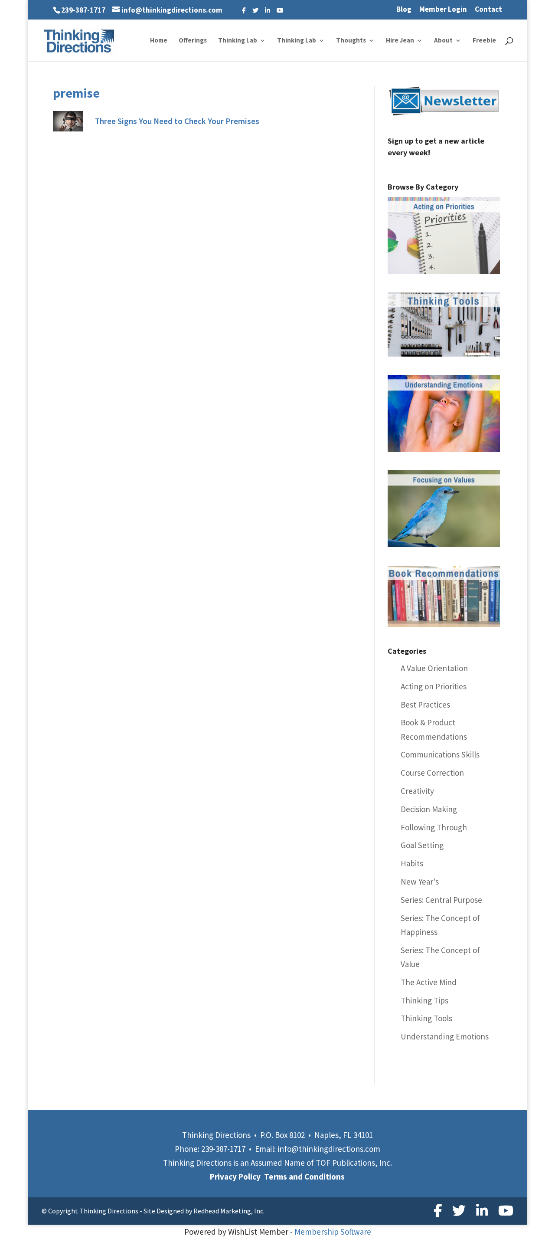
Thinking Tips (424, 1000)
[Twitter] (255, 10)
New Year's (420, 881)
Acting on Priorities (434, 686)
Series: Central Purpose (441, 900)
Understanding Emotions (445, 1036)
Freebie (484, 40)
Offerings (193, 40)
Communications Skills (440, 754)
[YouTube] (280, 10)
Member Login (443, 10)
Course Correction (432, 772)
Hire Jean (400, 40)
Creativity (417, 791)
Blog (403, 10)
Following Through (434, 827)
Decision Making (429, 809)
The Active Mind (429, 982)
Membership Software (332, 1231)
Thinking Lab (237, 40)
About (443, 40)
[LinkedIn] (267, 10)
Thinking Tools (426, 1018)
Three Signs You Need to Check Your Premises (177, 121)
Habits (412, 863)
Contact (488, 10)
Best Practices (425, 704)
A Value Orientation (434, 668)
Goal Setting (422, 845)
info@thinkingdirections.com (329, 1149)
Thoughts (351, 40)
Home (158, 40)
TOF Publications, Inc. (354, 1162)
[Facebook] (244, 10)
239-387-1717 (83, 10)
